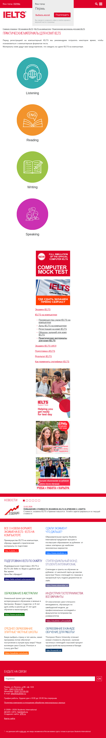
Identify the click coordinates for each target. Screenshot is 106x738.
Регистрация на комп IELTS (53, 329)
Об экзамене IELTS (25, 29)
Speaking (32, 234)
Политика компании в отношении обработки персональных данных (34, 702)
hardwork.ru (22, 712)
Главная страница (10, 29)
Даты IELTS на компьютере (53, 326)
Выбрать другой (42, 15)
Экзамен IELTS (43, 309)
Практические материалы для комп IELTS (68, 29)
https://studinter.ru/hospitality (58, 621)
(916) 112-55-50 (21, 691)
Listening (32, 93)
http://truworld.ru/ (53, 650)
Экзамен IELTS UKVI (45, 346)
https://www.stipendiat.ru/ (57, 585)
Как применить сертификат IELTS (52, 361)
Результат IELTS (43, 356)
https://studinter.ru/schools (16, 653)
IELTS (14, 14)
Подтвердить (62, 15)
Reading (32, 140)
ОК (99, 678)
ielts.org (23, 731)
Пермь (16, 4)
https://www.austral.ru (14, 614)
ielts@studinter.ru (18, 693)
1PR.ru (23, 714)
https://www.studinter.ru (56, 553)
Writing (32, 187)
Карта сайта (9, 718)
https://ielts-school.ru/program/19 (19, 579)
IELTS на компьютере (42, 29)
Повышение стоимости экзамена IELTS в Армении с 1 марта (54, 509)
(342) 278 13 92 (16, 689)
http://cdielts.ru (11, 551)
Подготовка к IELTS (45, 351)
